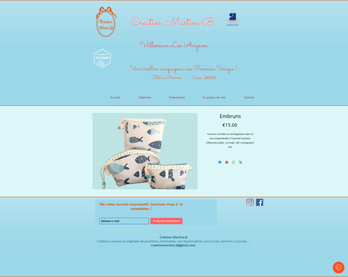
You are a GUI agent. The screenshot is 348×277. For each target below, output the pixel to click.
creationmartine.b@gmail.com (173, 245)
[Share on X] (240, 162)
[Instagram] (250, 202)
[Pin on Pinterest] (227, 162)
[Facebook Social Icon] (259, 202)
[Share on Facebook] (220, 162)
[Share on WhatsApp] (233, 162)
